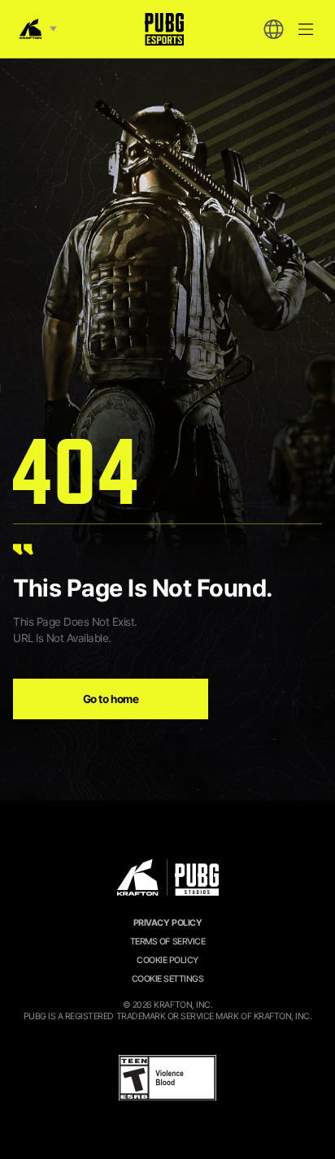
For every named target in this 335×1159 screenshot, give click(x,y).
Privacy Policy (167, 922)
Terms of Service (167, 941)
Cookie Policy (167, 960)
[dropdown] (273, 29)
